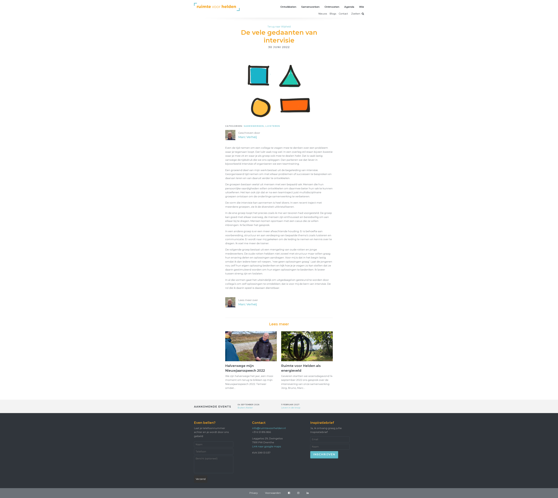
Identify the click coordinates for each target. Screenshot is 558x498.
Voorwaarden (273, 493)
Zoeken (355, 13)
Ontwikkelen (288, 6)
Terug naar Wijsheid (279, 26)
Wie (361, 6)
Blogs (333, 13)
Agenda (349, 6)
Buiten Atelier (245, 407)
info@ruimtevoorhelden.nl (269, 428)
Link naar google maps (266, 446)
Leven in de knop (290, 407)
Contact (343, 13)
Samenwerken (310, 6)
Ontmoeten (331, 6)
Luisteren (272, 126)
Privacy (253, 493)
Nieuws (322, 13)
